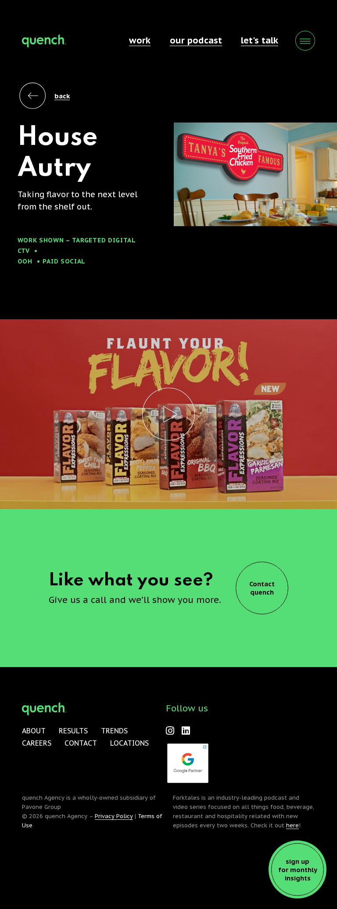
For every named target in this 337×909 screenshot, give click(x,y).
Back (62, 96)
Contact (81, 743)
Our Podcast (196, 40)
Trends (114, 730)
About (34, 730)
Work (140, 40)
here (292, 825)
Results (73, 730)
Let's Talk (259, 40)
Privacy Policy (114, 816)
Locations (129, 743)
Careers (36, 743)
